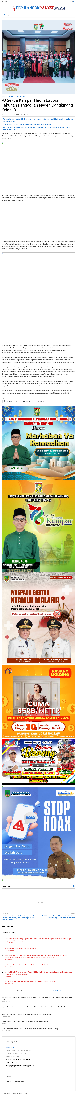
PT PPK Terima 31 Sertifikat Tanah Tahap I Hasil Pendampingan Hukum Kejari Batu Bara (58, 917)
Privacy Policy (19, 1082)
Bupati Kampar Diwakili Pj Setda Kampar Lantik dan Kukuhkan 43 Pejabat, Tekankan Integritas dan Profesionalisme (19, 918)
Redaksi (9, 1082)
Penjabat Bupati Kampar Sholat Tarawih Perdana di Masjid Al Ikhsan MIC (27, 124)
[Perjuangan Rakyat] (38, 9)
